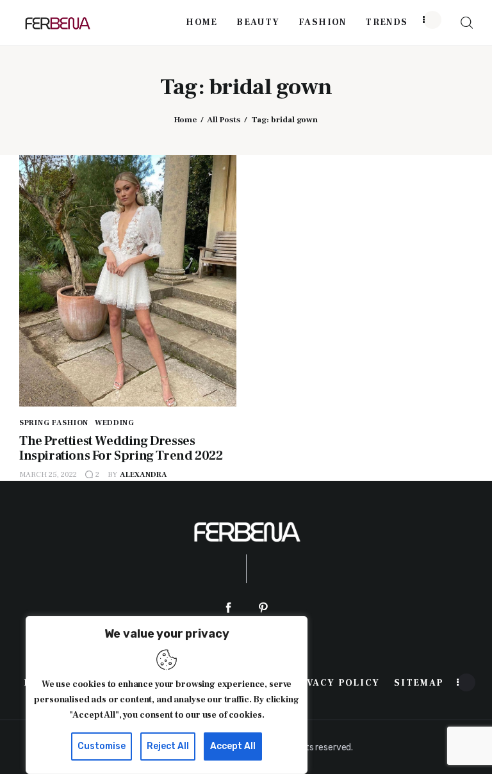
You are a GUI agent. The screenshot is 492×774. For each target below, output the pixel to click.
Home (185, 120)
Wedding (115, 423)
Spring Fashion (53, 423)
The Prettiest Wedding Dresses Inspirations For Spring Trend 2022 (120, 448)
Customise (102, 746)
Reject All (168, 746)
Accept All (233, 746)
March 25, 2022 (48, 475)
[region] (167, 695)
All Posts (223, 120)
